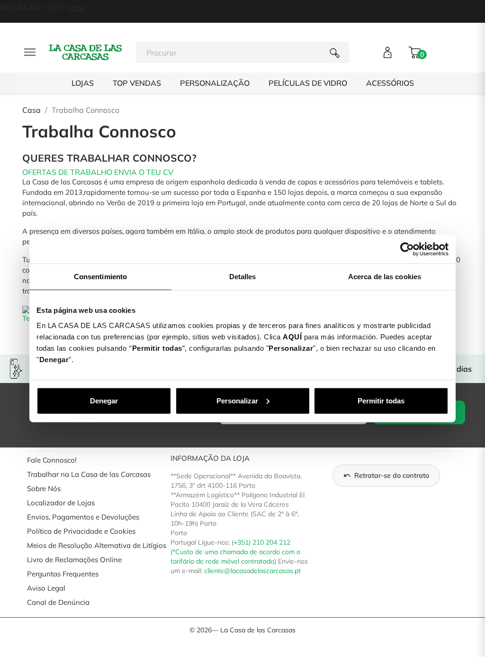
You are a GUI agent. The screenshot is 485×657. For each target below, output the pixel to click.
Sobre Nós (44, 488)
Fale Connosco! (51, 460)
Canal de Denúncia (58, 602)
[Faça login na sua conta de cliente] (387, 52)
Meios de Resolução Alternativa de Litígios (96, 545)
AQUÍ (292, 336)
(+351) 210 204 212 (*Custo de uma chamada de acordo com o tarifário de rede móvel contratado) (235, 552)
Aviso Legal (46, 588)
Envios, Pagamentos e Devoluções (83, 516)
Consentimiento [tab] (100, 277)
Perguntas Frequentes (63, 573)
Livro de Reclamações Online (74, 559)
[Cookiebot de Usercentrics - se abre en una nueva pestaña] (407, 249)
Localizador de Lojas (61, 502)
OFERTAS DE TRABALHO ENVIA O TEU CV (97, 172)
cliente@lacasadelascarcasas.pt (252, 570)
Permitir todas (381, 400)
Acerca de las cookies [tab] (384, 277)
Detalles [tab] (242, 277)
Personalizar (237, 400)
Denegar (104, 400)
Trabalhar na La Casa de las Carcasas (89, 474)
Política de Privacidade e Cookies (81, 531)
